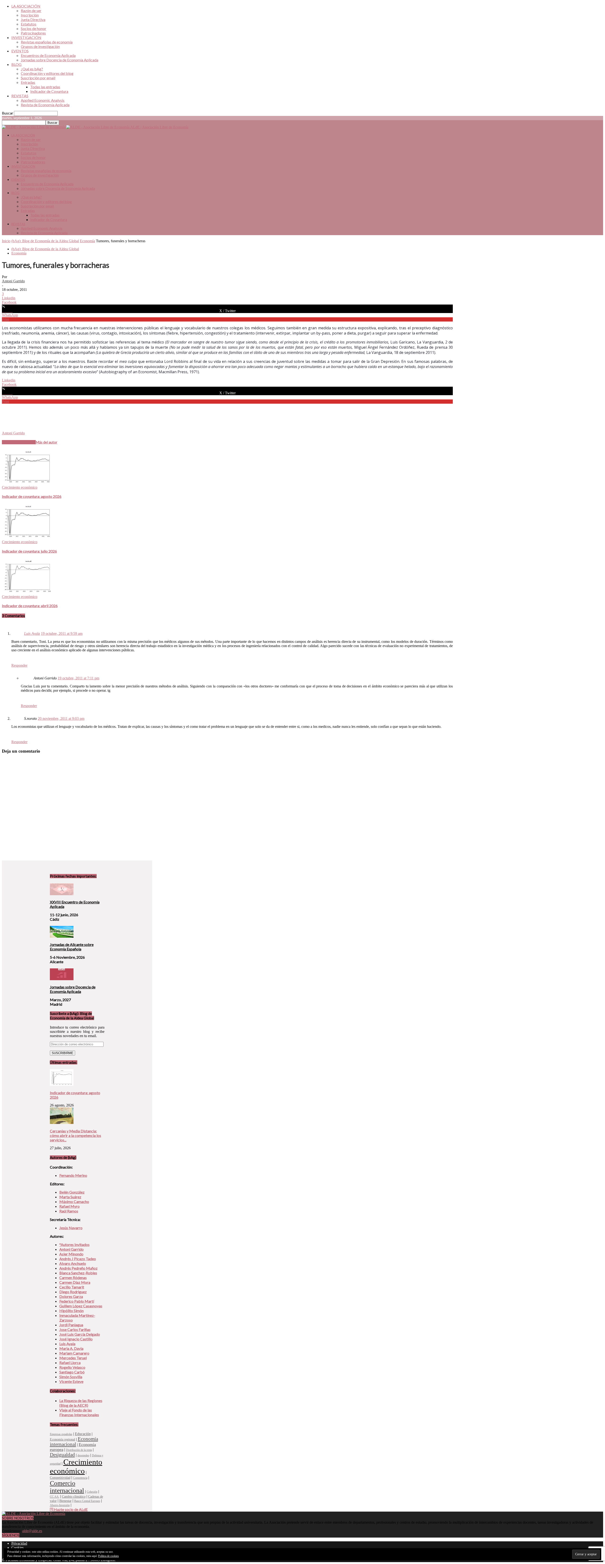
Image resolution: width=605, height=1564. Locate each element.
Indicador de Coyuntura (49, 91)
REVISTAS (19, 95)
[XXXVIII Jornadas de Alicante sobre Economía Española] (61, 936)
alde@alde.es (32, 1531)
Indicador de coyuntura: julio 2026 (29, 551)
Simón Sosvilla (70, 1376)
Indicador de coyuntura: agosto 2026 (31, 496)
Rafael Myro (69, 1206)
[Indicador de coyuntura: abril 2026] (27, 592)
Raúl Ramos (68, 1211)
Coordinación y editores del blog (47, 73)
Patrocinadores (33, 33)
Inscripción (30, 15)
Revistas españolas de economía (47, 42)
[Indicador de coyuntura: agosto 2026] (27, 483)
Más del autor (46, 442)
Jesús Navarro (70, 1227)
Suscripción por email (38, 78)
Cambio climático (74, 1496)
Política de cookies (108, 1556)
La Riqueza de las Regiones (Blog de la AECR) (80, 1402)
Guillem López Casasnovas (80, 1306)
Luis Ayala (32, 634)
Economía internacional (74, 1441)
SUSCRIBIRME (62, 1053)
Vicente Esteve (71, 1381)
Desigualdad (62, 1454)
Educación (83, 1434)
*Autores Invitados (74, 1244)
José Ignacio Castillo (76, 1339)
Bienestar (65, 1501)
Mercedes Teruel (73, 1358)
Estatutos (28, 24)
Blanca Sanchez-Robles (78, 1273)
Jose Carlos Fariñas (75, 1329)
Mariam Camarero (74, 1353)
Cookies (17, 1548)
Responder (19, 665)
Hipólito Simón (71, 1310)
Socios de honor (33, 28)
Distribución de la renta (79, 1450)
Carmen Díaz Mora (74, 1282)
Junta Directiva (33, 19)
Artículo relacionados (19, 442)
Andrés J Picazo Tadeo (77, 1258)
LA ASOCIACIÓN (25, 6)
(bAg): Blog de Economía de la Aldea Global (45, 241)
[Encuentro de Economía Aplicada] (61, 893)
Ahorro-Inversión (60, 1505)
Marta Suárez (70, 1197)
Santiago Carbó (72, 1372)
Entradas (28, 82)
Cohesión (92, 1491)
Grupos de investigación (40, 46)
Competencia (80, 1477)
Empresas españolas (61, 1434)
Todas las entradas (45, 87)
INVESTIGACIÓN (26, 37)
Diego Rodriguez (73, 1291)
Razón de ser (31, 10)
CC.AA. (54, 1496)
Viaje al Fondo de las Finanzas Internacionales (79, 1412)
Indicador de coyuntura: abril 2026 (30, 605)
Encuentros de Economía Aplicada (48, 55)
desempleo (83, 1455)
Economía (87, 241)
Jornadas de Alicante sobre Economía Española (72, 946)
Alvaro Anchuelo (72, 1263)
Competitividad (60, 1477)
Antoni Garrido (13, 281)
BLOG (16, 64)
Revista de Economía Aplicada (45, 104)
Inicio (6, 241)
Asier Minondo (71, 1254)
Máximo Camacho (74, 1201)
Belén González (72, 1192)
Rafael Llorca (70, 1362)
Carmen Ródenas (73, 1277)
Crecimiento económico (19, 487)
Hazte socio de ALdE (70, 1509)
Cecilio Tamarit (71, 1287)
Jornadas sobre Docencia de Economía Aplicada (59, 60)
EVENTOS (20, 51)
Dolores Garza (71, 1296)
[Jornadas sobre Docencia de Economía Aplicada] (61, 978)
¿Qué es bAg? (32, 69)
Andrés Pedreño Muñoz (78, 1268)
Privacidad (19, 1543)
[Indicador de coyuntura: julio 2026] (27, 538)
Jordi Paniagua (71, 1324)
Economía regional (62, 1439)
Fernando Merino (73, 1175)
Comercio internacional (67, 1487)
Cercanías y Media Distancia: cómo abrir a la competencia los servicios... (75, 1135)
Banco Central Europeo (87, 1501)
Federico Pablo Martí (76, 1301)
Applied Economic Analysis (43, 100)
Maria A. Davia (71, 1348)
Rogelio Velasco (72, 1367)
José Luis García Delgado (79, 1334)
